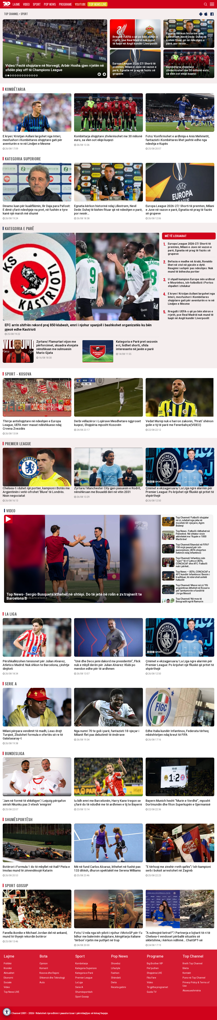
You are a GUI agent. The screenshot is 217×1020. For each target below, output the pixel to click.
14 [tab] (37, 75)
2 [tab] (8, 75)
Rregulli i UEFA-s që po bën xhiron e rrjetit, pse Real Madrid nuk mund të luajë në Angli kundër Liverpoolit (190, 315)
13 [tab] (34, 75)
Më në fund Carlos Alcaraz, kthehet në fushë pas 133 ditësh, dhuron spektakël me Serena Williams (107, 871)
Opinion (44, 963)
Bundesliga (14, 753)
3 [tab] (11, 75)
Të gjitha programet (157, 987)
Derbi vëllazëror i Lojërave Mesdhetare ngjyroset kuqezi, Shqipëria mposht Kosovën (107, 425)
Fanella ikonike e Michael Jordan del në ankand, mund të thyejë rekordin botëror (35, 937)
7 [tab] (20, 75)
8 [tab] (22, 75)
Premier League (18, 443)
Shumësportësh (19, 819)
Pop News (50, 4)
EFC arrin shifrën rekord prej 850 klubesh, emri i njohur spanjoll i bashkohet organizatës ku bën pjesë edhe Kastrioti (78, 329)
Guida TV (151, 992)
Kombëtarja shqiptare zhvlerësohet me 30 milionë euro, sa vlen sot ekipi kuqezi (108, 140)
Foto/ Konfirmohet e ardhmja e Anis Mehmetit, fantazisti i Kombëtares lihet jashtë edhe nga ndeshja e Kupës (177, 142)
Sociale (8, 982)
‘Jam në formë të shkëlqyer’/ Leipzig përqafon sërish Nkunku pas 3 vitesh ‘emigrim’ (34, 805)
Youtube (80, 4)
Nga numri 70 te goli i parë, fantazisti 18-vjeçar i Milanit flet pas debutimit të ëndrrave (106, 735)
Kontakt (187, 973)
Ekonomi (8, 977)
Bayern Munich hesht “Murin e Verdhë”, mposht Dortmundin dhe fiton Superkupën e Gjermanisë (178, 805)
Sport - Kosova (18, 374)
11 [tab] (30, 75)
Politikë (8, 963)
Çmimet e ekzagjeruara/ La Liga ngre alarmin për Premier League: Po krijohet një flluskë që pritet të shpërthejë (180, 494)
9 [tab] (25, 75)
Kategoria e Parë (19, 228)
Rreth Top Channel (192, 963)
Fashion (115, 973)
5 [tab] (15, 75)
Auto (42, 982)
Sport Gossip (16, 885)
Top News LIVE (97, 4)
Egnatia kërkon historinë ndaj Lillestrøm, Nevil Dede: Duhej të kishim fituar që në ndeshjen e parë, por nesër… (108, 212)
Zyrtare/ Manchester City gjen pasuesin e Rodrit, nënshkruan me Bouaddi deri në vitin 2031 (107, 492)
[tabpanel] (55, 48)
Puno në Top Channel (194, 977)
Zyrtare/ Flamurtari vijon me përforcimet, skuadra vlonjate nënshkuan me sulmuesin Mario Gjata (57, 349)
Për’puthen (153, 968)
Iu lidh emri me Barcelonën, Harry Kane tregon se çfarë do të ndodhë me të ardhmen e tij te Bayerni (108, 805)
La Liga (11, 614)
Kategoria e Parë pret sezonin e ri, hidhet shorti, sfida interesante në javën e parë (136, 347)
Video (26, 4)
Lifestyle (115, 968)
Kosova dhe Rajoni (49, 973)
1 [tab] (6, 75)
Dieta (114, 982)
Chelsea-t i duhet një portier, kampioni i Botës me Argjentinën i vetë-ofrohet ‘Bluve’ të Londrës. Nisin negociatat (36, 494)
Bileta (186, 968)
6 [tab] (18, 75)
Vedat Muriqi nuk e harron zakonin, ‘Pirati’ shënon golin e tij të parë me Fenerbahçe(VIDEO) (179, 425)
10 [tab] (27, 75)
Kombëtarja (15, 89)
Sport (37, 4)
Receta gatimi (118, 987)
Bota (43, 956)
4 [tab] (13, 75)
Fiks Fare (151, 977)
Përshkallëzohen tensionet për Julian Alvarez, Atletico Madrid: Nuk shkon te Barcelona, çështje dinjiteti (36, 667)
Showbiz (115, 963)
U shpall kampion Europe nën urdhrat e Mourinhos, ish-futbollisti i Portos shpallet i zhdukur (191, 283)
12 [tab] (32, 75)
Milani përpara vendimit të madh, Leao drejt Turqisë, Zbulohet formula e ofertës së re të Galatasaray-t (33, 737)
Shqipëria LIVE (154, 973)
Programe (65, 4)
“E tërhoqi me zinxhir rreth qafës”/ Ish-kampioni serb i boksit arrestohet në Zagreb (178, 871)
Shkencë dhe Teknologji (52, 977)
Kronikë (8, 968)
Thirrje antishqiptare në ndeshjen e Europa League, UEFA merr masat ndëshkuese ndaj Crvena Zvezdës (32, 427)
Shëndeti (116, 977)
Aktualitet (9, 973)
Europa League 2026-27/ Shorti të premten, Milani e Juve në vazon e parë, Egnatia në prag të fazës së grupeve (180, 212)
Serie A (11, 683)
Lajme (16, 4)
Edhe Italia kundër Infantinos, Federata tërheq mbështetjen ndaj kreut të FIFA (177, 735)
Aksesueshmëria (192, 990)
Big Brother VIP (155, 963)
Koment (44, 968)
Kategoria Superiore (23, 158)
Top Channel (193, 956)
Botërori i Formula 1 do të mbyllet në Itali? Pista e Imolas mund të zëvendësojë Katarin (36, 871)
